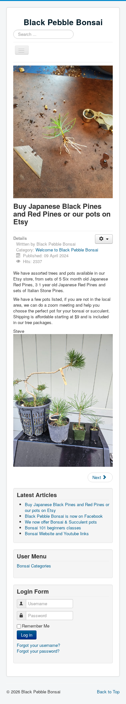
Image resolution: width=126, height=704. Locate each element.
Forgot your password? (38, 651)
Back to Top (108, 692)
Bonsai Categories (34, 566)
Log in (26, 635)
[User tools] (104, 239)
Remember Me (35, 626)
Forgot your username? (38, 645)
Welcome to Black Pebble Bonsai (67, 250)
